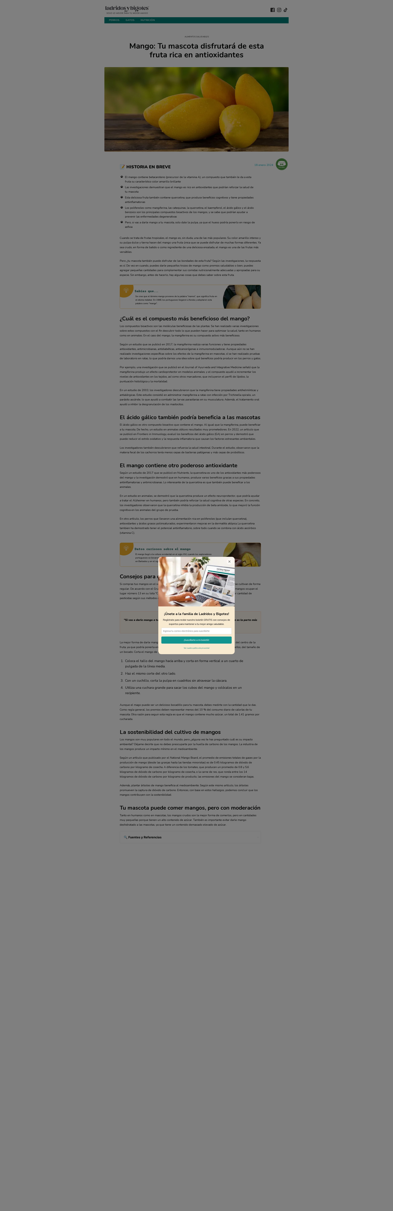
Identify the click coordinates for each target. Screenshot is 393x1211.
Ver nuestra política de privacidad (196, 648)
